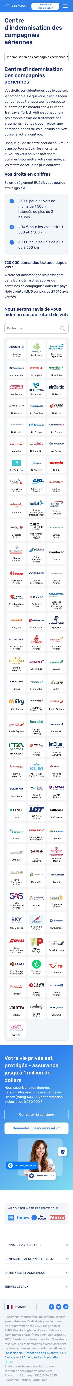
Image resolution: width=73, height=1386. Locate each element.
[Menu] (65, 6)
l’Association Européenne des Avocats (31, 1353)
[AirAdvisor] (15, 6)
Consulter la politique (36, 1114)
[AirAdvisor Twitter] (58, 1307)
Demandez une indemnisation (36, 1128)
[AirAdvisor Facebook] (51, 1307)
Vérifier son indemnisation (45, 6)
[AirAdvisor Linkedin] (66, 1306)
